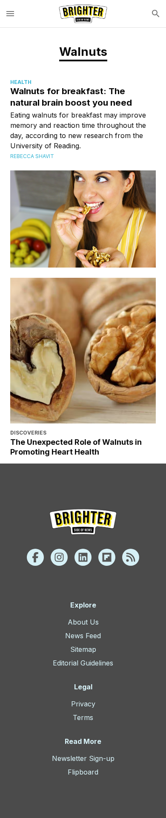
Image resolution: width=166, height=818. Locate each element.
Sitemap (83, 649)
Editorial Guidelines (83, 663)
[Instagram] (59, 557)
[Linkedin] (83, 557)
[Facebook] (35, 557)
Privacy (83, 704)
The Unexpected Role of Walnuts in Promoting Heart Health (76, 447)
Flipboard (83, 772)
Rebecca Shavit (32, 156)
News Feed (83, 635)
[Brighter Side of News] (83, 13)
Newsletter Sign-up (83, 758)
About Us (83, 622)
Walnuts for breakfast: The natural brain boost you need (71, 97)
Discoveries (28, 432)
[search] (155, 13)
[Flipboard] (106, 557)
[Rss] (130, 557)
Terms (83, 717)
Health (20, 82)
